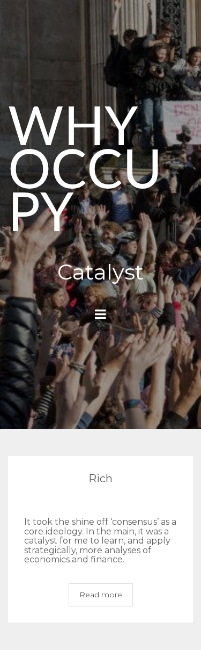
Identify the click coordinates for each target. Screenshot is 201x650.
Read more (100, 594)
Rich (100, 478)
